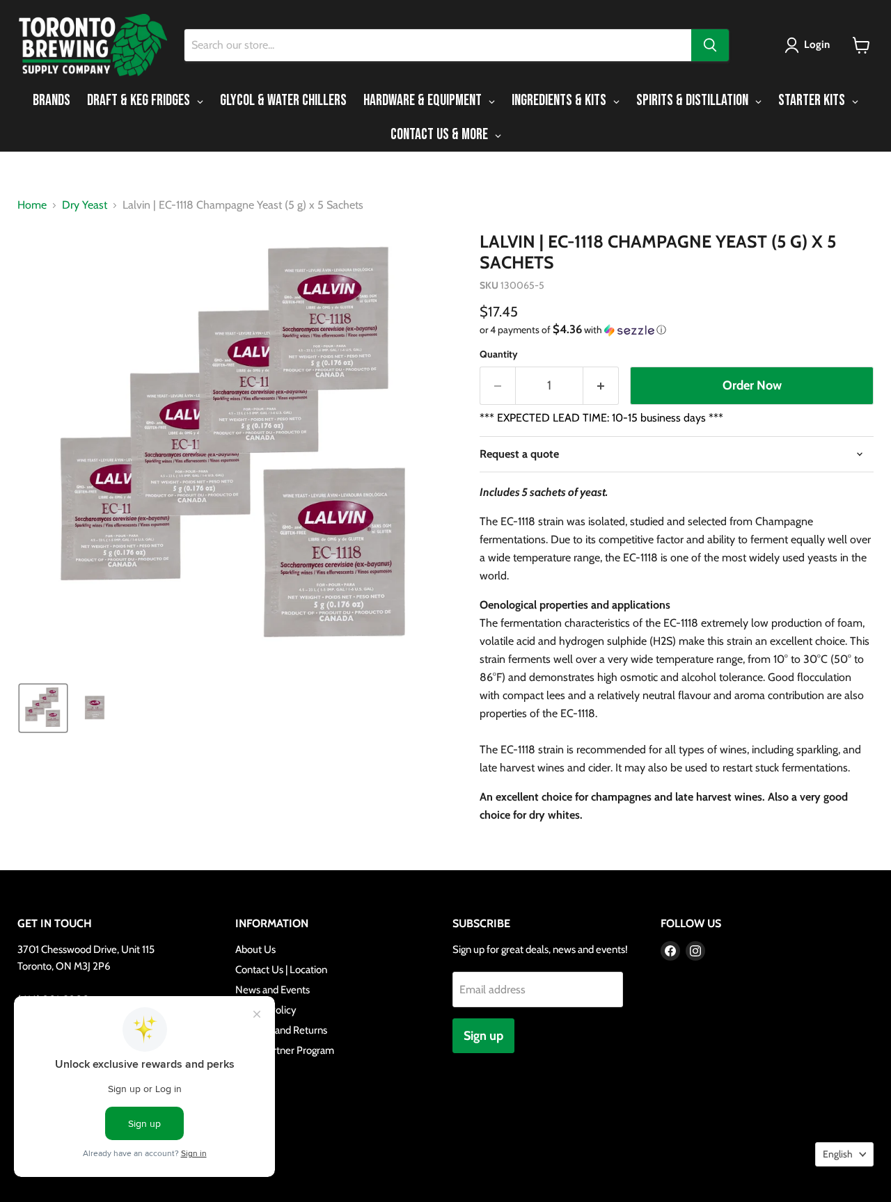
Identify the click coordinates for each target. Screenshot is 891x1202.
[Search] (710, 45)
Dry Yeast (84, 205)
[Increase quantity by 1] (601, 386)
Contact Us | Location (281, 969)
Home (32, 205)
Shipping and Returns (281, 1030)
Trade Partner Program (284, 1050)
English (838, 1154)
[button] (809, 45)
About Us (255, 949)
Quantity (499, 354)
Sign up (483, 1035)
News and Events (272, 990)
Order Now (752, 385)
